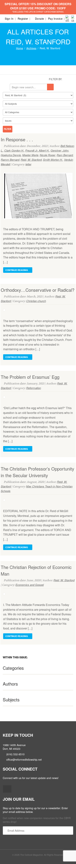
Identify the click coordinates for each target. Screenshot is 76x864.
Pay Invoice (55, 18)
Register (23, 18)
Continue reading (16, 270)
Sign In (9, 18)
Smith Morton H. (53, 160)
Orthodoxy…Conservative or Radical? (37, 290)
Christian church (36, 301)
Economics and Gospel (29, 585)
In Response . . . (17, 139)
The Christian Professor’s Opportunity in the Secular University (37, 471)
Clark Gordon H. (14, 150)
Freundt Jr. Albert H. (37, 150)
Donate (39, 18)
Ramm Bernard (10, 160)
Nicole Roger (47, 155)
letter (28, 164)
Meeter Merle (30, 155)
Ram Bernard (65, 155)
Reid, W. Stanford (31, 160)
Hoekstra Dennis (11, 155)
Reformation (33, 388)
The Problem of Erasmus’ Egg (30, 377)
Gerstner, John (59, 150)
